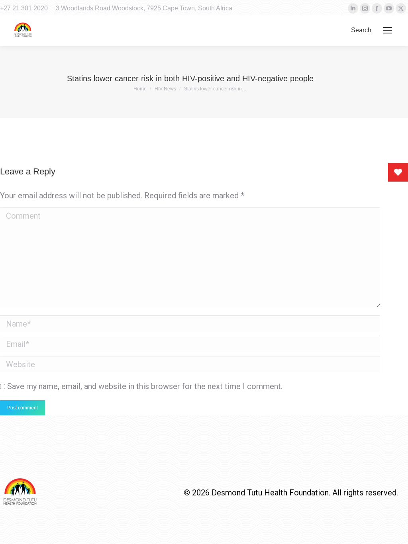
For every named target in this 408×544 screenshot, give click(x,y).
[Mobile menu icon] (387, 30)
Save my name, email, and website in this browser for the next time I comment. (144, 386)
